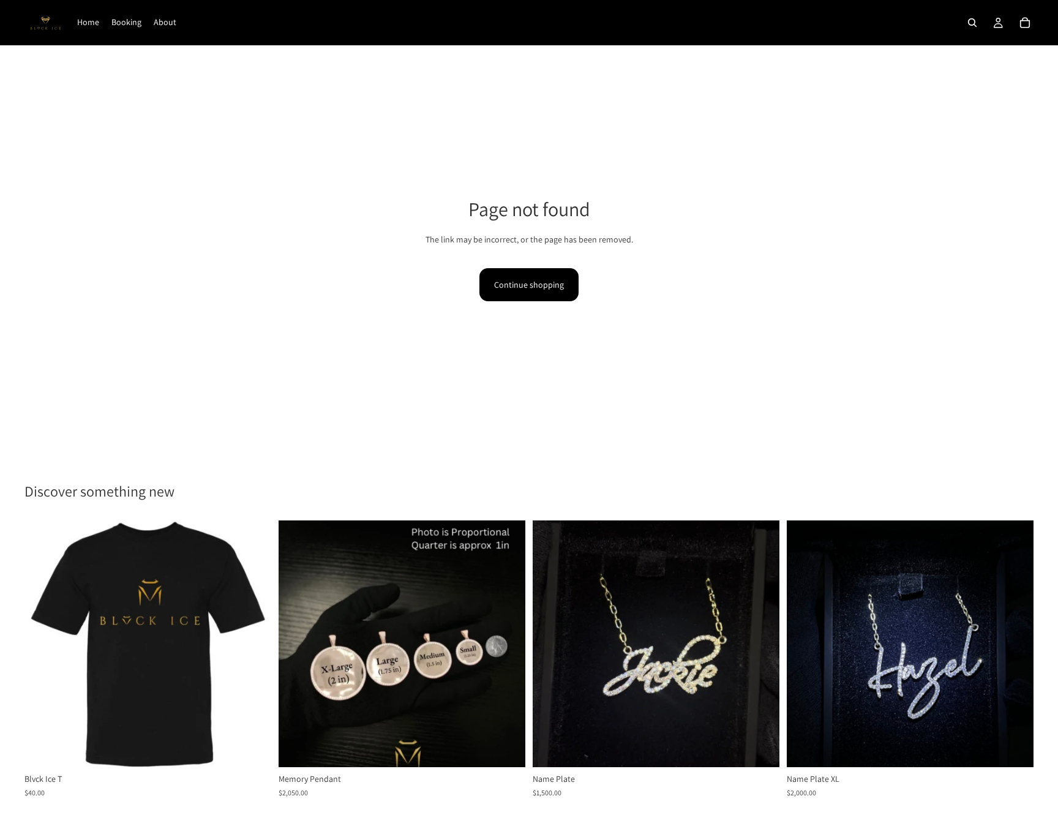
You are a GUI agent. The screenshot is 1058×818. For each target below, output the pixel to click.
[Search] (972, 22)
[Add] (252, 749)
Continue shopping (529, 284)
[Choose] (506, 749)
